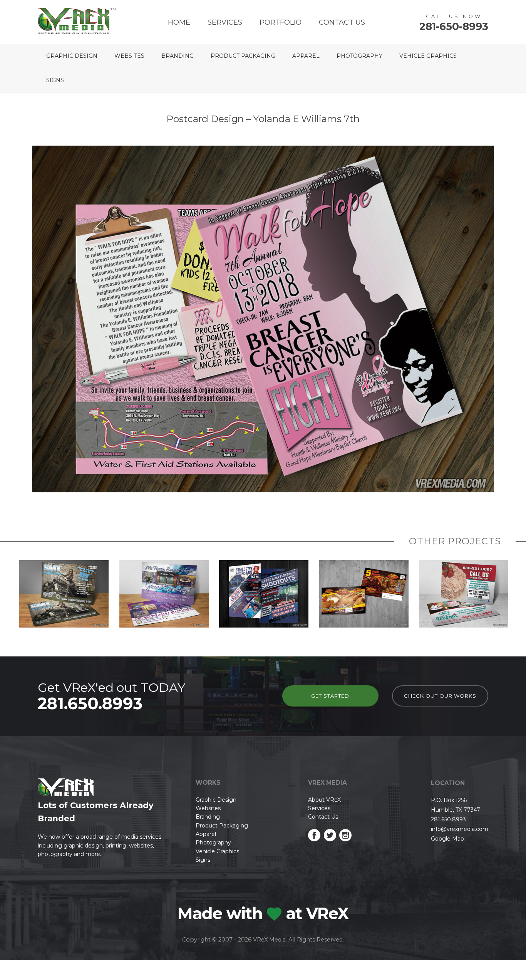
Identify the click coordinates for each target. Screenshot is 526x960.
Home (179, 22)
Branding (177, 55)
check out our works (440, 696)
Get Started (330, 696)
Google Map (447, 838)
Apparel (306, 55)
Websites (129, 55)
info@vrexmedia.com (459, 829)
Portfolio (281, 22)
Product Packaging (243, 55)
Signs (55, 80)
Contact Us (342, 22)
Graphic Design (71, 55)
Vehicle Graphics (428, 55)
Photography (359, 55)
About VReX (324, 799)
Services (225, 22)
